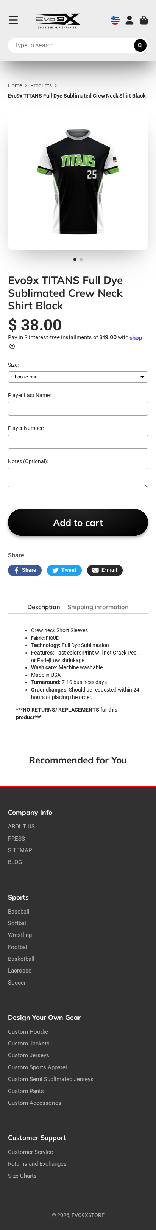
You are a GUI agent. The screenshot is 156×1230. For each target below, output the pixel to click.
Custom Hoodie (28, 1031)
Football (18, 947)
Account (129, 20)
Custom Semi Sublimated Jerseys (51, 1079)
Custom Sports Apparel (37, 1067)
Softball (18, 923)
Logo (57, 20)
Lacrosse (19, 970)
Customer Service (30, 1152)
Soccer (17, 982)
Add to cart (78, 522)
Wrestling (20, 935)
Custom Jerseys (28, 1055)
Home (15, 85)
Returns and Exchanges (37, 1163)
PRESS (16, 838)
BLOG (15, 862)
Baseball (19, 911)
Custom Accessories (34, 1103)
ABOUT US (21, 826)
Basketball (21, 958)
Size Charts (22, 1176)
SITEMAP (20, 850)
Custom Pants (26, 1091)
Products (41, 85)
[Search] (140, 45)
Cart (143, 20)
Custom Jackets (29, 1043)
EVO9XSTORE (88, 1215)
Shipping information (98, 607)
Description (43, 607)
